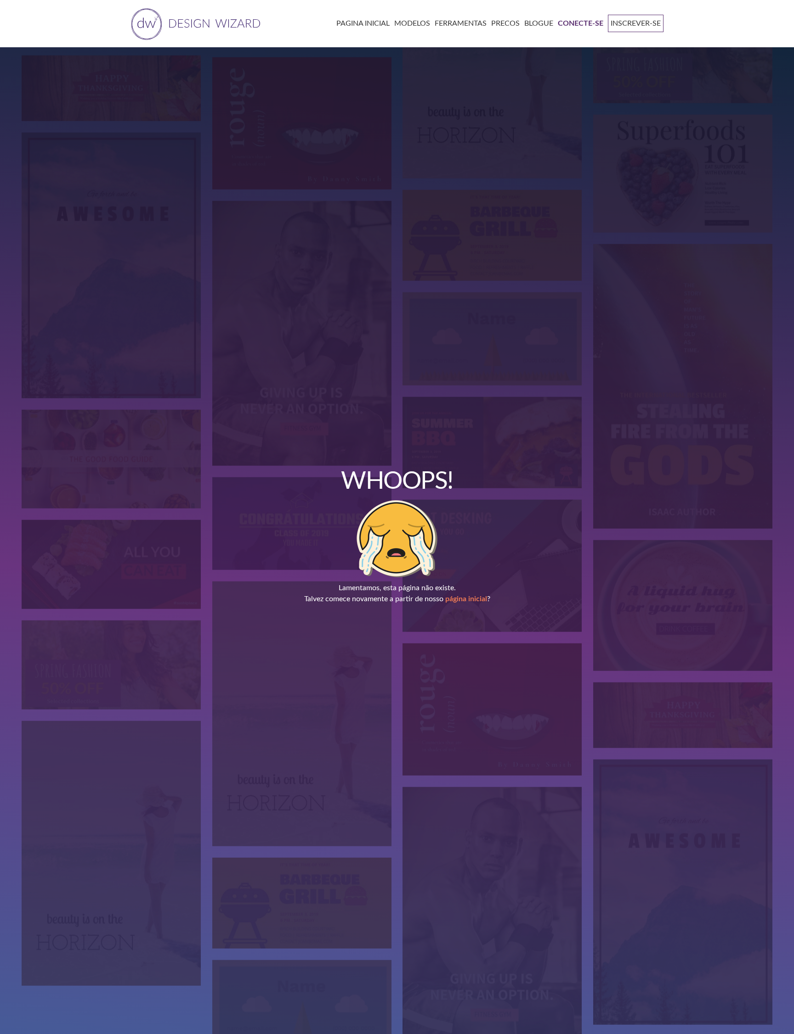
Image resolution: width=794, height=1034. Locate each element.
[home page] (194, 23)
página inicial (466, 599)
